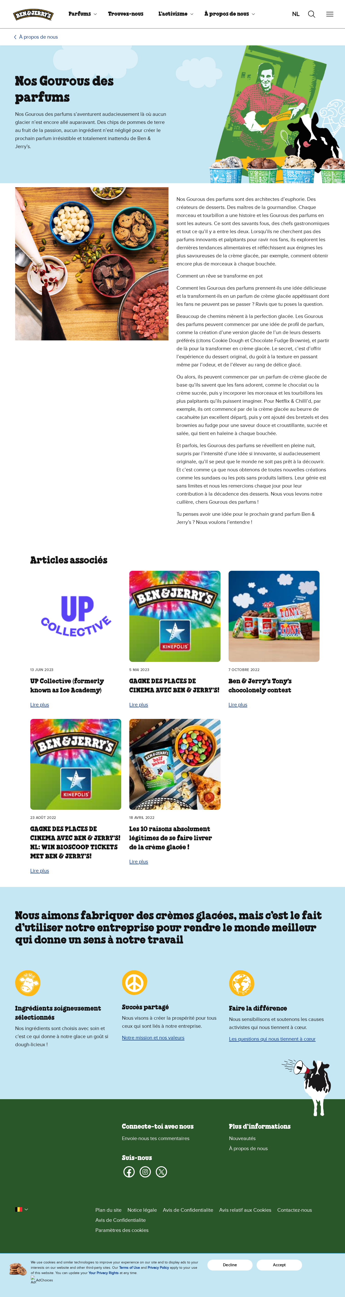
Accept (279, 1264)
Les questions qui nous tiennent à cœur (272, 1039)
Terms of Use (129, 1267)
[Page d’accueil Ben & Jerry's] (33, 14)
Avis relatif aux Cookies (245, 1210)
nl (296, 14)
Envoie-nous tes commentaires (155, 1139)
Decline (230, 1264)
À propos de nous (227, 14)
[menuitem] (81, 14)
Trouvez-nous (125, 14)
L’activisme (173, 14)
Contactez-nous (294, 1210)
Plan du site (108, 1210)
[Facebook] (129, 1172)
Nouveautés (242, 1139)
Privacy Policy (158, 1267)
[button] (21, 1209)
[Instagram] (145, 1172)
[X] (161, 1172)
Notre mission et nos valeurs (153, 1038)
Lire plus (39, 705)
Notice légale (142, 1210)
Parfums (80, 14)
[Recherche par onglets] (312, 14)
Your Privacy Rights (104, 1273)
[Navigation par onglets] (330, 14)
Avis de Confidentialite (188, 1210)
